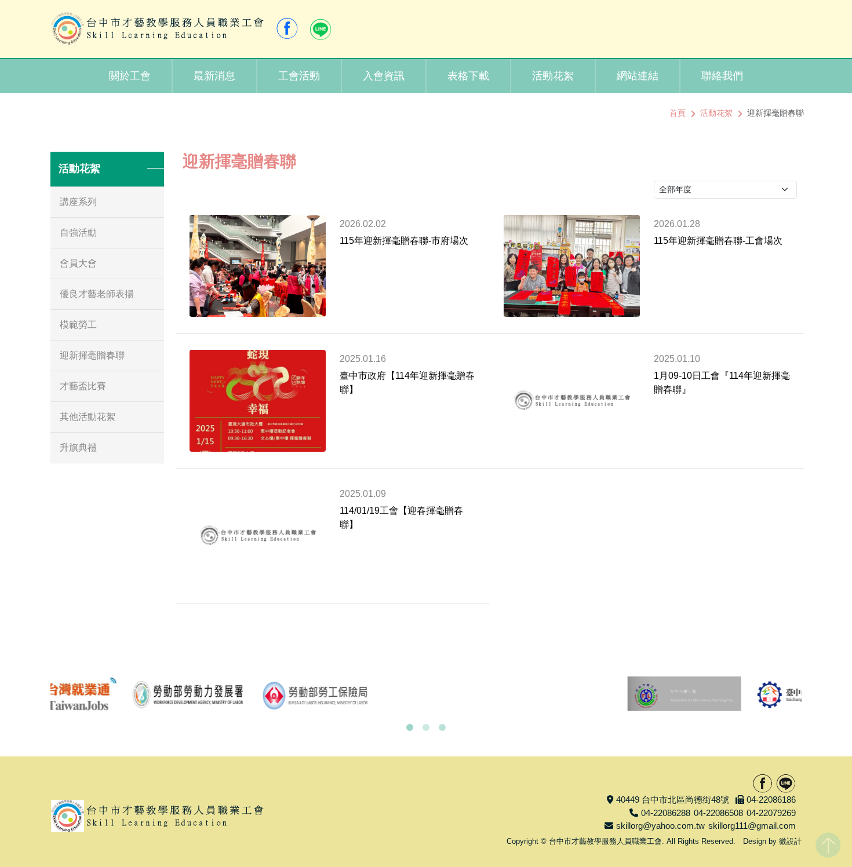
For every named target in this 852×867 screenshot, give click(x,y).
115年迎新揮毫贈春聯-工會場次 (718, 241)
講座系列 (78, 202)
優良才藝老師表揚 (97, 294)
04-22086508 (718, 813)
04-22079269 (771, 813)
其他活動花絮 (87, 417)
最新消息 (214, 76)
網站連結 (637, 76)
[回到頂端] (828, 843)
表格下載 (468, 76)
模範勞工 (78, 325)
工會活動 (299, 76)
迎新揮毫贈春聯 (92, 355)
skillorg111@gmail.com (752, 826)
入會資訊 (384, 76)
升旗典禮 (78, 447)
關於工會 (130, 76)
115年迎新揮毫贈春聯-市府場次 (404, 241)
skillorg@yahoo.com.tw (660, 826)
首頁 (677, 113)
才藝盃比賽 (83, 386)
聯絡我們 (722, 76)
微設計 (790, 841)
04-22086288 (665, 813)
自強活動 (78, 232)
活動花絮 (553, 76)
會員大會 (78, 263)
